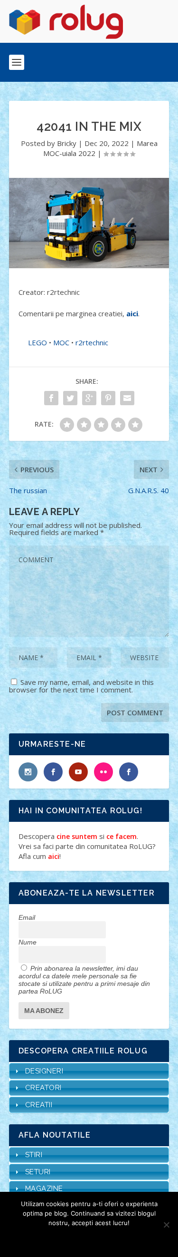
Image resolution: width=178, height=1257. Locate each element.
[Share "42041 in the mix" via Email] (127, 398)
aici (132, 313)
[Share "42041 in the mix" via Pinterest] (108, 398)
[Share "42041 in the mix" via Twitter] (70, 398)
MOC (61, 342)
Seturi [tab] (38, 1172)
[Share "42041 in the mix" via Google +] (89, 398)
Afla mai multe (102, 1239)
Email (27, 917)
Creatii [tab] (39, 1105)
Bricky (66, 143)
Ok (55, 1239)
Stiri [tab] (34, 1154)
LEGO (37, 342)
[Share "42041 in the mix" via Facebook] (51, 398)
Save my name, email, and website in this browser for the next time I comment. (81, 685)
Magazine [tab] (44, 1188)
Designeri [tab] (44, 1071)
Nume (28, 942)
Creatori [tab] (43, 1087)
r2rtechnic (91, 342)
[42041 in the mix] (89, 223)
